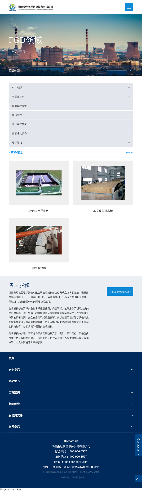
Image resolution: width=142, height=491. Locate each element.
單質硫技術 (18, 96)
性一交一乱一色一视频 (10, 489)
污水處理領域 (19, 124)
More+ (129, 152)
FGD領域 (17, 87)
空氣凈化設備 (19, 133)
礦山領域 (17, 115)
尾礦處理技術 (19, 105)
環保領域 (17, 142)
